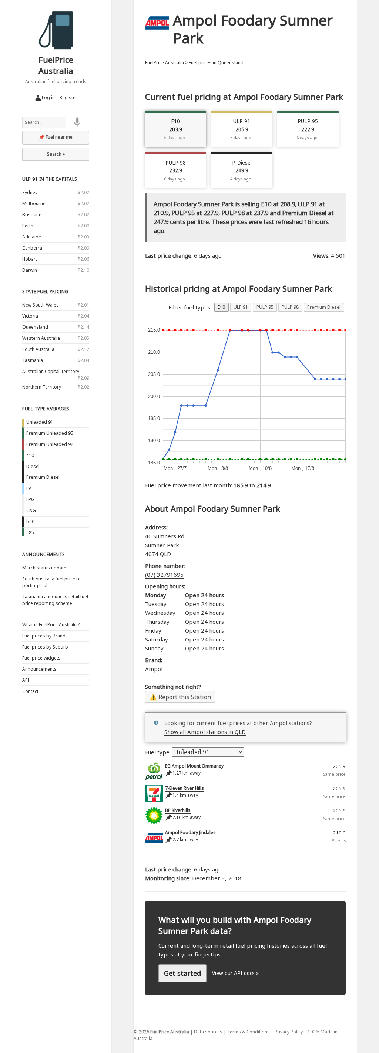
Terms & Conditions (248, 1032)
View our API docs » (235, 973)
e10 (30, 455)
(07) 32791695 (164, 574)
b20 (30, 521)
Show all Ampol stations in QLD (205, 731)
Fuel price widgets (41, 658)
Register (68, 97)
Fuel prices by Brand (44, 636)
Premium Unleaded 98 (49, 444)
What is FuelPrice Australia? (51, 625)
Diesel (33, 466)
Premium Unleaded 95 (49, 433)
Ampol (153, 669)
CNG (31, 510)
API (25, 680)
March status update (44, 568)
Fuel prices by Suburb (45, 647)
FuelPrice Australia (55, 65)
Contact (30, 691)
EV (28, 488)
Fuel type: (158, 752)
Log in (48, 97)
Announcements (43, 554)
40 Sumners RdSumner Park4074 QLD (164, 545)
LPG (30, 499)
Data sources (208, 1032)
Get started (182, 973)
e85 (30, 532)
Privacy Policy (289, 1032)
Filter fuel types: (189, 307)
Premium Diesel (43, 477)
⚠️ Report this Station (180, 697)
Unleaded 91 (39, 422)
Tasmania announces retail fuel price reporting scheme (55, 599)
